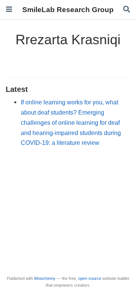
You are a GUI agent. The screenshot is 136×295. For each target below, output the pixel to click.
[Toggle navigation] (9, 9)
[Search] (126, 9)
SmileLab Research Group (68, 9)
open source (89, 278)
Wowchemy (45, 278)
